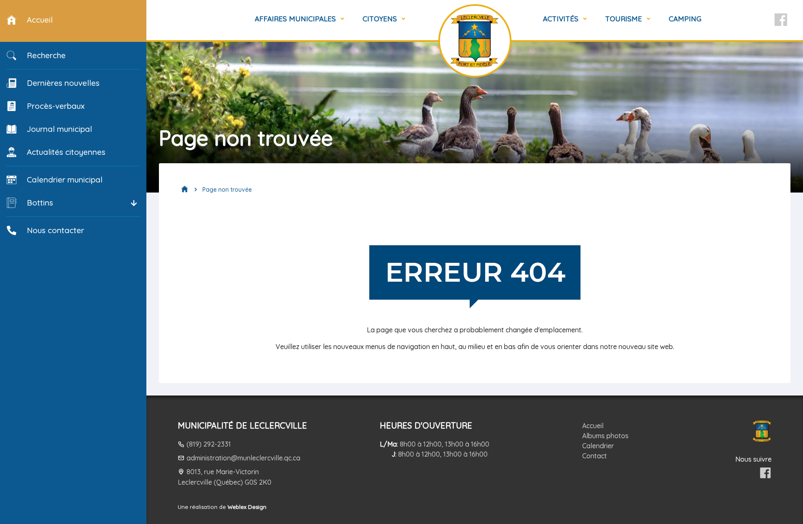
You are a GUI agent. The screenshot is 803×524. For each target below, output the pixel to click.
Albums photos (605, 436)
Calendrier (598, 446)
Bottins (40, 203)
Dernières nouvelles (63, 83)
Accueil (593, 425)
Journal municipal (59, 129)
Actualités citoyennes (66, 152)
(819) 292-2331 (209, 444)
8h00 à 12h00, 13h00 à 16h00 (444, 444)
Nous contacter (55, 230)
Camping (685, 18)
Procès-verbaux (55, 106)
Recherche (46, 55)
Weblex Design (247, 506)
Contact (594, 456)
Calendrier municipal (64, 180)
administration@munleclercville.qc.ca (243, 458)
